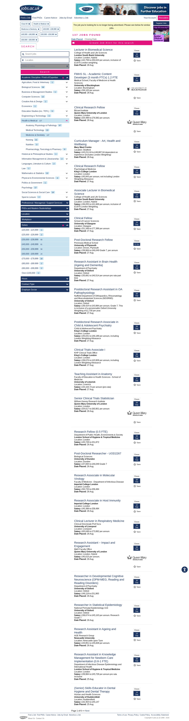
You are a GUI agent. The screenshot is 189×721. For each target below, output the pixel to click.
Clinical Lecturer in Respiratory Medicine (99, 521)
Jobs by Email (65, 18)
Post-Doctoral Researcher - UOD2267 (97, 453)
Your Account (150, 18)
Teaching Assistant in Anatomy (93, 374)
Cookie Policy (145, 715)
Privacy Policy (133, 715)
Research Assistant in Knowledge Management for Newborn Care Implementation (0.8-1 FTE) (95, 658)
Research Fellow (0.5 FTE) (90, 431)
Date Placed (77, 39)
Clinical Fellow (83, 218)
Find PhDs (37, 18)
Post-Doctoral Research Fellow (93, 239)
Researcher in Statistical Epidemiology (98, 604)
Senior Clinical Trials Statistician (94, 398)
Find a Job (25, 18)
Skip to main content (10, 2)
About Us (31, 718)
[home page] (31, 9)
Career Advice (50, 18)
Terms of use (122, 715)
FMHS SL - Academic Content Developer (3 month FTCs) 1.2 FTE (96, 75)
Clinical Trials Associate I (89, 349)
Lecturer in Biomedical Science (93, 49)
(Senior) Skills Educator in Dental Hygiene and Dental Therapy (94, 689)
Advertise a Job (81, 18)
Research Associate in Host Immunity (97, 500)
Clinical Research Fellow (89, 107)
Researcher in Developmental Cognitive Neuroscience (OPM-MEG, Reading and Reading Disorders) (99, 579)
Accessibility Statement (160, 715)
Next (87, 711)
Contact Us (40, 718)
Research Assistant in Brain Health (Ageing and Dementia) (95, 263)
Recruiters (163, 18)
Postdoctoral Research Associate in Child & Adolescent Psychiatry (96, 323)
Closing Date (91, 39)
